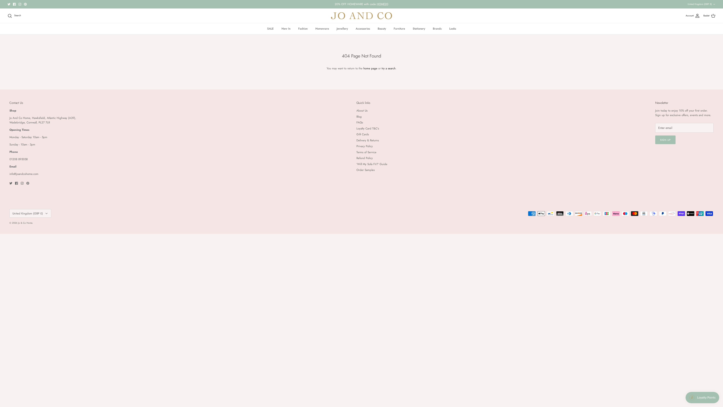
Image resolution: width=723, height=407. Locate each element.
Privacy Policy (364, 146)
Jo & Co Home (25, 223)
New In (286, 29)
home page (370, 68)
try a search (389, 68)
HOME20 (382, 4)
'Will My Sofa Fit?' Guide (371, 164)
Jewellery (342, 29)
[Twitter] (9, 4)
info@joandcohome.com (23, 174)
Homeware (322, 29)
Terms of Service (366, 152)
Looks (452, 29)
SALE (270, 29)
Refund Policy (364, 158)
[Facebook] (14, 4)
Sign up (665, 140)
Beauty (382, 29)
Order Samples (365, 170)
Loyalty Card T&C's (367, 128)
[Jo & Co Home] (361, 15)
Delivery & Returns (367, 140)
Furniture (399, 29)
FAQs (359, 122)
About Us (362, 111)
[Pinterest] (25, 4)
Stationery (419, 29)
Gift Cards (362, 134)
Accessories (363, 29)
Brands (437, 29)
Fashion (303, 29)
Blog (359, 117)
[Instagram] (19, 4)
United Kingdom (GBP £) (700, 4)
